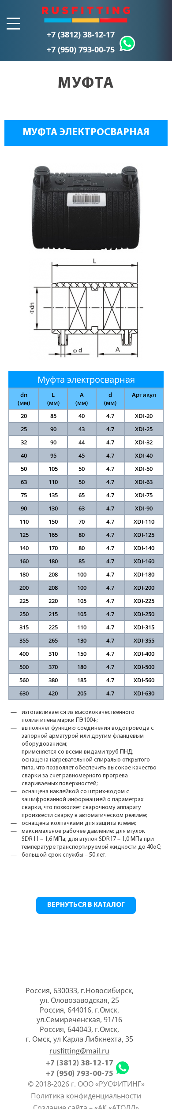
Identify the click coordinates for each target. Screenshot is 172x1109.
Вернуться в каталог (86, 905)
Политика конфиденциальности (86, 1096)
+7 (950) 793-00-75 (81, 49)
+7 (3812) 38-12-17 (81, 34)
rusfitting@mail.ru (79, 1051)
